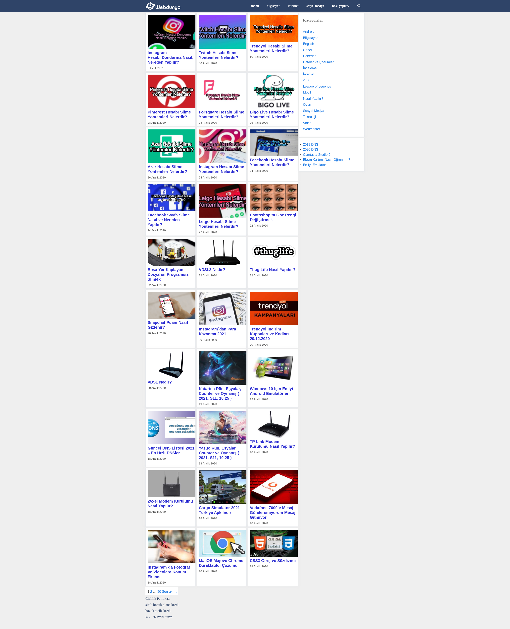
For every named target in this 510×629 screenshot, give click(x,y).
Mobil (307, 92)
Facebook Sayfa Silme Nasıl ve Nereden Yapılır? (169, 220)
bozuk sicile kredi (158, 611)
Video (307, 123)
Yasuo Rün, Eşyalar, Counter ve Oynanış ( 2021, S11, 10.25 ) (219, 453)
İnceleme (310, 68)
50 (159, 592)
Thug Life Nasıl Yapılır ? (272, 269)
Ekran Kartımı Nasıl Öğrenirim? (326, 160)
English (308, 44)
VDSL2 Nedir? (212, 269)
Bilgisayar (310, 38)
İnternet (308, 74)
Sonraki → (170, 592)
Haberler (309, 56)
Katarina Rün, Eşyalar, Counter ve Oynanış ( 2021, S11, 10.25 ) (220, 393)
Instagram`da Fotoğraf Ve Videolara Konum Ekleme (169, 572)
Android (308, 32)
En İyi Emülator (314, 165)
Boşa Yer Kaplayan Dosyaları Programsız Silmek (168, 274)
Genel (307, 50)
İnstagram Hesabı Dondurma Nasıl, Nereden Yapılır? (170, 57)
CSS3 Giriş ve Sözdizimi (273, 560)
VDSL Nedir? (160, 382)
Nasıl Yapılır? (313, 99)
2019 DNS (310, 144)
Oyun (307, 104)
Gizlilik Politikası (157, 598)
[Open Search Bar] (359, 6)
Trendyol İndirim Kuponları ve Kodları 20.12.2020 (269, 334)
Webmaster (311, 129)
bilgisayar (273, 6)
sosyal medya (315, 6)
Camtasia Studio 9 (316, 155)
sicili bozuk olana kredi (162, 605)
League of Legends (317, 86)
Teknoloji (309, 117)
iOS (306, 80)
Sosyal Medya (313, 111)
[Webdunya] (163, 6)
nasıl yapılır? (340, 6)
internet (293, 6)
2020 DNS (310, 149)
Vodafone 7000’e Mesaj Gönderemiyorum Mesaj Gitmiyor (272, 513)
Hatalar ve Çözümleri (318, 62)
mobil (255, 6)
